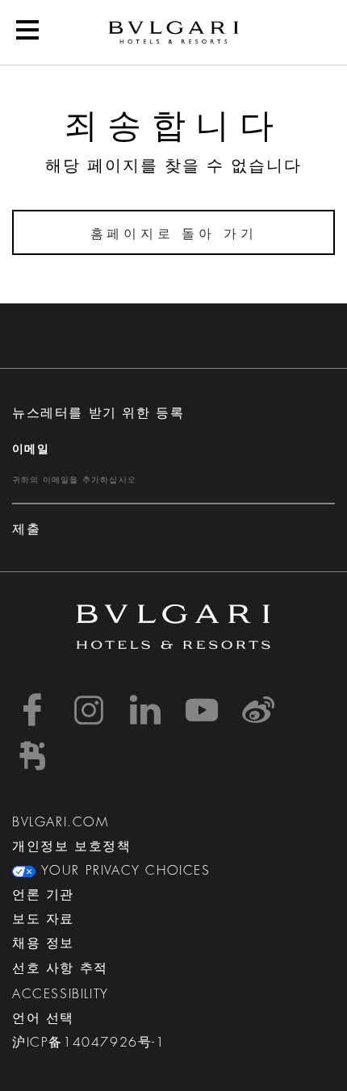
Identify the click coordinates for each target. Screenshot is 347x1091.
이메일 (30, 448)
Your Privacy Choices (123, 870)
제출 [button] (26, 529)
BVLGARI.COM (60, 822)
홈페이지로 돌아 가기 (173, 234)
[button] (27, 32)
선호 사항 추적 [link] (60, 968)
